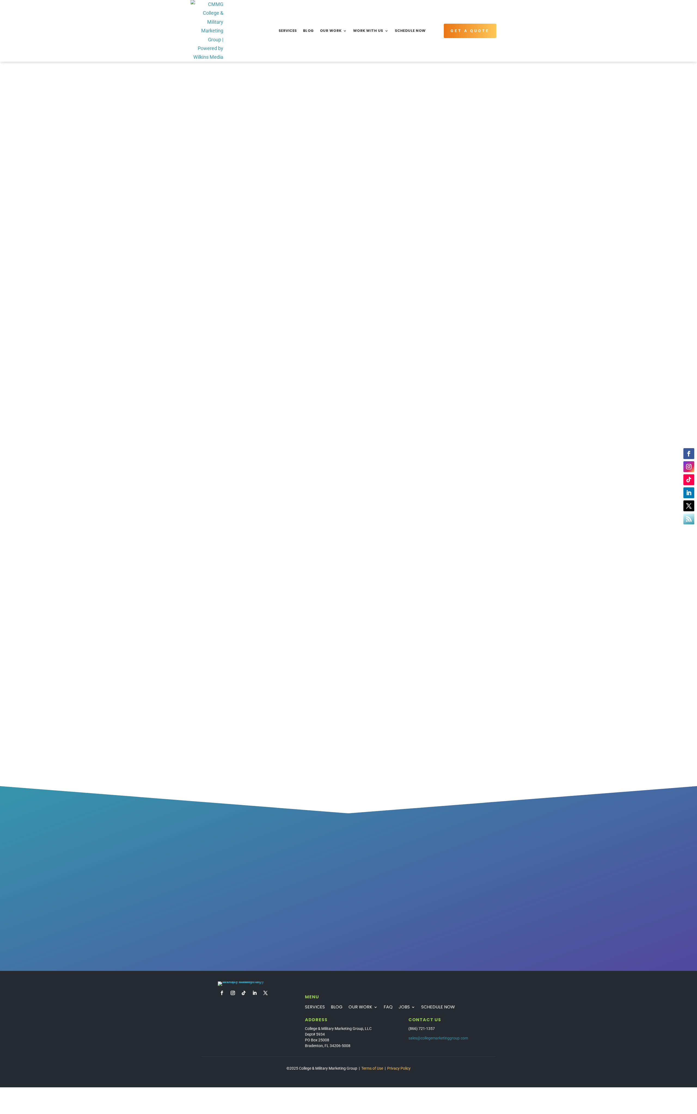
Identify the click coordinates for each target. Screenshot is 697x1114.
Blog (308, 30)
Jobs (404, 1007)
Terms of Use (372, 1068)
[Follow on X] (688, 505)
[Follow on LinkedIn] (688, 492)
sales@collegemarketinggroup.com (438, 1038)
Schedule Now (410, 30)
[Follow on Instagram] (688, 466)
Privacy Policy (399, 1068)
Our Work (331, 30)
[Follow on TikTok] (688, 479)
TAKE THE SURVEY (237, 915)
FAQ (388, 1007)
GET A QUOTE (470, 31)
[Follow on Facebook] (688, 453)
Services (288, 30)
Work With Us (368, 30)
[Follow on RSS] (688, 518)
